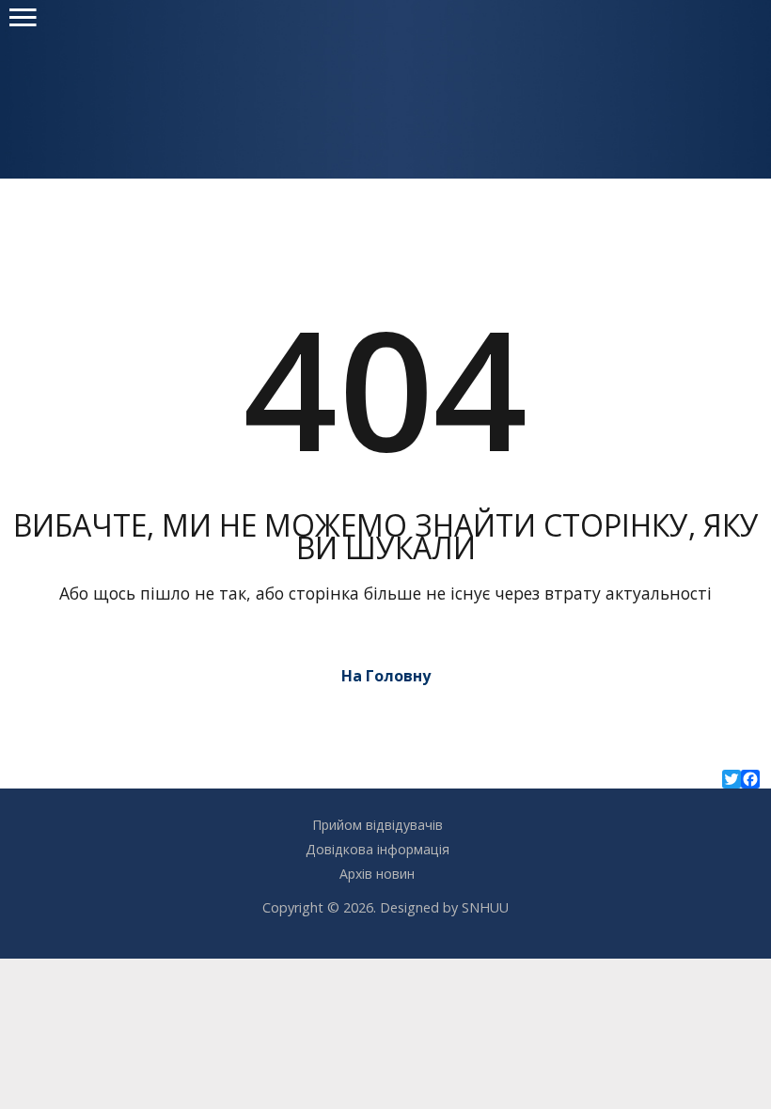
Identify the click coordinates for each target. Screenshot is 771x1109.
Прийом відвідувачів (377, 825)
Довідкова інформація (377, 849)
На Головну (386, 675)
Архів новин (377, 874)
